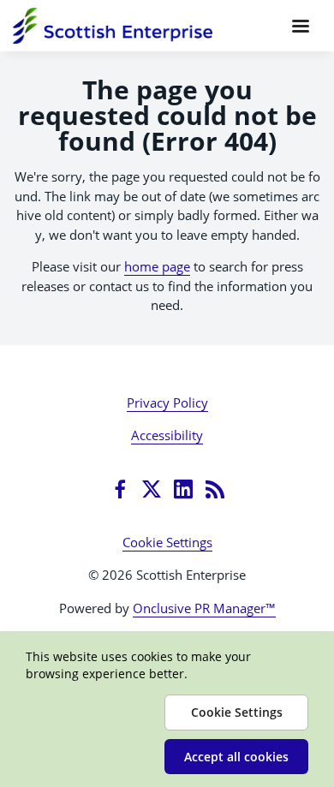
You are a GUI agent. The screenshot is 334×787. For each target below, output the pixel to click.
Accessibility (167, 435)
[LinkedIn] (183, 489)
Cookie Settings (167, 542)
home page (157, 266)
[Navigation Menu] (301, 26)
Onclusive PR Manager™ (204, 608)
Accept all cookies (236, 756)
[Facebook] (119, 489)
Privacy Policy (167, 402)
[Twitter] (151, 489)
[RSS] (215, 489)
